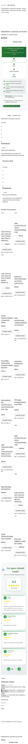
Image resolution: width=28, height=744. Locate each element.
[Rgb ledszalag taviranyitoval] (7, 479)
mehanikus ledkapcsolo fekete (18, 363)
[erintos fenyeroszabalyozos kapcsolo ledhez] (7, 302)
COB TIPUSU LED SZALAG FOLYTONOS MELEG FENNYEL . (19, 497)
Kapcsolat (3, 702)
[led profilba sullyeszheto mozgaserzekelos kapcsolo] (7, 346)
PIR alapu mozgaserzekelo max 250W (20, 402)
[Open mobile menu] (1, 1)
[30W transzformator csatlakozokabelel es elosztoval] (20, 304)
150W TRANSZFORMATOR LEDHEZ (7, 536)
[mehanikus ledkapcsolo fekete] (20, 346)
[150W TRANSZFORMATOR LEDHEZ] (7, 524)
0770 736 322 (9, 685)
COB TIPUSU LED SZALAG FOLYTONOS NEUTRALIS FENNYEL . (6, 236)
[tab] (9, 115)
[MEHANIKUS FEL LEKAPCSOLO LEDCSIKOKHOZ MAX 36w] (7, 385)
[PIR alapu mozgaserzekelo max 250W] (20, 385)
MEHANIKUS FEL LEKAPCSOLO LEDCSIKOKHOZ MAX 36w (7, 404)
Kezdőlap (3, 5)
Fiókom (3, 705)
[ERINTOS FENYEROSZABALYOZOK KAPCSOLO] (20, 258)
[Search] (22, 1)
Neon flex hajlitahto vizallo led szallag (19, 541)
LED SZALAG (11, 5)
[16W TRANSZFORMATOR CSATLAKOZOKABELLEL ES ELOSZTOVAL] (7, 430)
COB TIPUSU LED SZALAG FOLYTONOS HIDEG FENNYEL (6, 278)
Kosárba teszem (17, 41)
